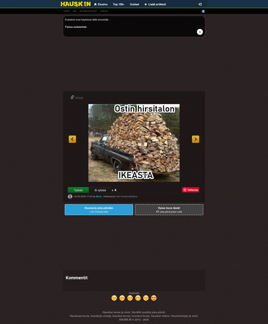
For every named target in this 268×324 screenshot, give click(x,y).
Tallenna (192, 190)
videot (104, 11)
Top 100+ (119, 4)
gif (75, 11)
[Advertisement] (134, 65)
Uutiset (134, 4)
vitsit (66, 11)
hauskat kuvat (88, 11)
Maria (99, 196)
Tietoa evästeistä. (76, 26)
